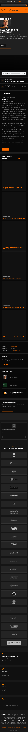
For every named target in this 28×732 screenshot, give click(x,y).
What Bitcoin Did (14, 346)
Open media (5, 364)
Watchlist (24, 727)
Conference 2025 (10, 727)
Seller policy (4, 727)
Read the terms (5, 708)
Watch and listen (6, 692)
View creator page (5, 49)
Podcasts (12, 350)
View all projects (6, 677)
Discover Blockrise (13, 436)
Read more (5, 149)
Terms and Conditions (17, 727)
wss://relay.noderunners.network (10, 662)
